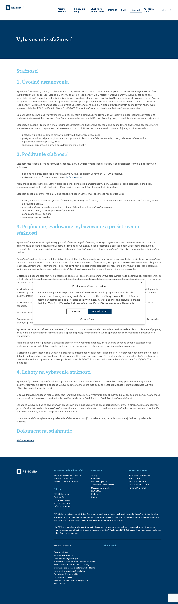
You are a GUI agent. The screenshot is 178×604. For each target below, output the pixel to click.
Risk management (99, 481)
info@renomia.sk (73, 177)
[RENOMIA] (15, 7)
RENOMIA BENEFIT (138, 481)
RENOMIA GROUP (138, 487)
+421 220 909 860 (70, 481)
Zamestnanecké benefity (102, 484)
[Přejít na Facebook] (105, 553)
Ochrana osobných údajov (66, 558)
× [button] (141, 283)
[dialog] (89, 302)
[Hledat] (169, 10)
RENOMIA (96, 491)
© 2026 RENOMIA (62, 545)
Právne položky (61, 552)
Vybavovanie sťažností (64, 555)
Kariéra (94, 494)
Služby (94, 475)
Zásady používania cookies (66, 574)
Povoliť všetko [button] (99, 311)
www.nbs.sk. (117, 520)
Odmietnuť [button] (76, 311)
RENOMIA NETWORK (139, 484)
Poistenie (95, 478)
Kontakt (94, 497)
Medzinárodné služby (101, 487)
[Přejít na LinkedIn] (112, 553)
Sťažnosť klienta (25, 440)
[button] (89, 319)
